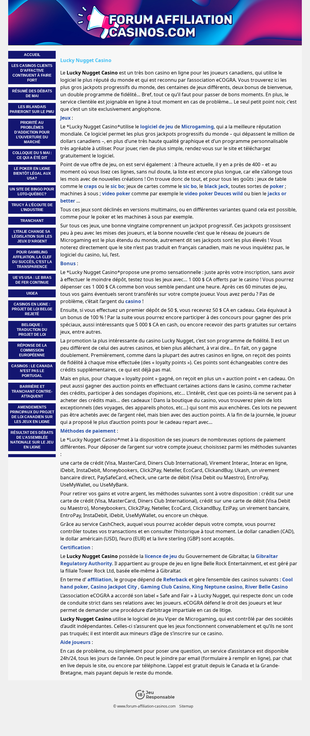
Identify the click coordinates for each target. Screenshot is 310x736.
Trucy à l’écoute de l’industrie (32, 207)
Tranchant (32, 221)
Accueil (32, 55)
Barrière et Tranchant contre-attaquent (32, 391)
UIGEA (32, 293)
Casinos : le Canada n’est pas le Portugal (32, 371)
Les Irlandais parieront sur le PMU (32, 109)
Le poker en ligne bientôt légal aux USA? (32, 173)
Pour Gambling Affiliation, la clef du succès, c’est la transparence (32, 259)
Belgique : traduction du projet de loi (32, 330)
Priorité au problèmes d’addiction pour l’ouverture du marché (32, 132)
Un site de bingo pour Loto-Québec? (32, 191)
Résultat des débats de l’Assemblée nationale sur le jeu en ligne (32, 440)
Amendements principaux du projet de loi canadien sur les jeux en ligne (32, 414)
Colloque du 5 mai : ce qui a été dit (32, 155)
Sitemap (186, 706)
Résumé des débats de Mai (32, 93)
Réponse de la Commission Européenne (32, 350)
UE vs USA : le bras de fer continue (32, 280)
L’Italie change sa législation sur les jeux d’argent (32, 236)
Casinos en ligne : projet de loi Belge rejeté (32, 309)
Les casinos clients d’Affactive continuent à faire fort (32, 73)
